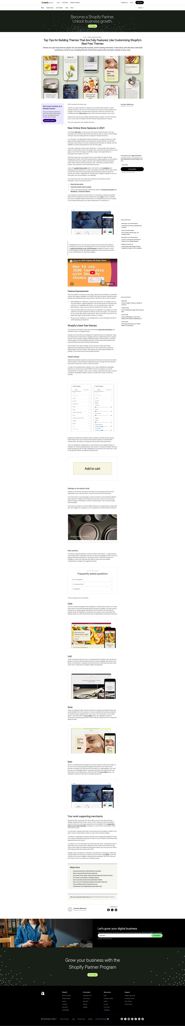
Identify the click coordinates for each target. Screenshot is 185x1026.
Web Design (124, 300)
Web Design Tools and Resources (129, 223)
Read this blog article (77, 184)
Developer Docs (87, 995)
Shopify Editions (66, 998)
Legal (73, 1019)
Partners (85, 1004)
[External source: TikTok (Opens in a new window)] (136, 1019)
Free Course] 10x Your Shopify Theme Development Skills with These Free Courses (93, 875)
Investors (64, 1004)
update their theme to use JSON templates (84, 248)
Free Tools (106, 1007)
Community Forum (129, 998)
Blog (42, 7)
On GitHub (106, 854)
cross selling (88, 715)
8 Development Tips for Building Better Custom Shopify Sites (87, 886)
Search (140, 7)
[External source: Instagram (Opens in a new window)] (132, 1019)
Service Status (128, 1004)
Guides (105, 1001)
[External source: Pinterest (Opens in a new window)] (142, 1019)
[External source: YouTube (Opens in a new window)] (129, 1019)
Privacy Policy (81, 1019)
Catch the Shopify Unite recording (81, 187)
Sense (70, 707)
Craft (70, 656)
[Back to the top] (42, 993)
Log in (131, 2)
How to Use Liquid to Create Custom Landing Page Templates (87, 879)
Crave (70, 603)
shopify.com (124, 2)
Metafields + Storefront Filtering (80, 191)
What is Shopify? (66, 995)
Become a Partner (50, 120)
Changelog (106, 1010)
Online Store (83, 113)
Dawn (102, 197)
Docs (58, 2)
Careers (64, 1001)
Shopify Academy (75, 2)
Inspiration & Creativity (127, 244)
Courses (106, 1004)
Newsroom (65, 1007)
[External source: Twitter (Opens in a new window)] (112, 910)
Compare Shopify (108, 998)
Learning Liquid (125, 307)
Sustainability (65, 1010)
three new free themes (105, 329)
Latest (66, 7)
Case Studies (59, 7)
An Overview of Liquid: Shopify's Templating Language (86, 877)
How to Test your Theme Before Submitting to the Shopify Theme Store (90, 881)
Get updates (132, 169)
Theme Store (86, 998)
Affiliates (85, 1007)
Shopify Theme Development (95, 37)
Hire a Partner (128, 1001)
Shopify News (50, 7)
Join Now (139, 2)
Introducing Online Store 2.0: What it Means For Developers (87, 871)
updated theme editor (80, 168)
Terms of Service (64, 1019)
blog (84, 37)
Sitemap (90, 1019)
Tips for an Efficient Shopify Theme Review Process (85, 884)
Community (65, 2)
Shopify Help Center (130, 995)
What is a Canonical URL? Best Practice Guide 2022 (85, 873)
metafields (106, 168)
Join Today (92, 26)
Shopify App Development (127, 230)
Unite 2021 (77, 132)
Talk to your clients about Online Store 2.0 (80, 897)
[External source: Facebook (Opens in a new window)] (108, 910)
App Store (85, 1001)
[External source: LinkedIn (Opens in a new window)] (116, 910)
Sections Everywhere (107, 189)
